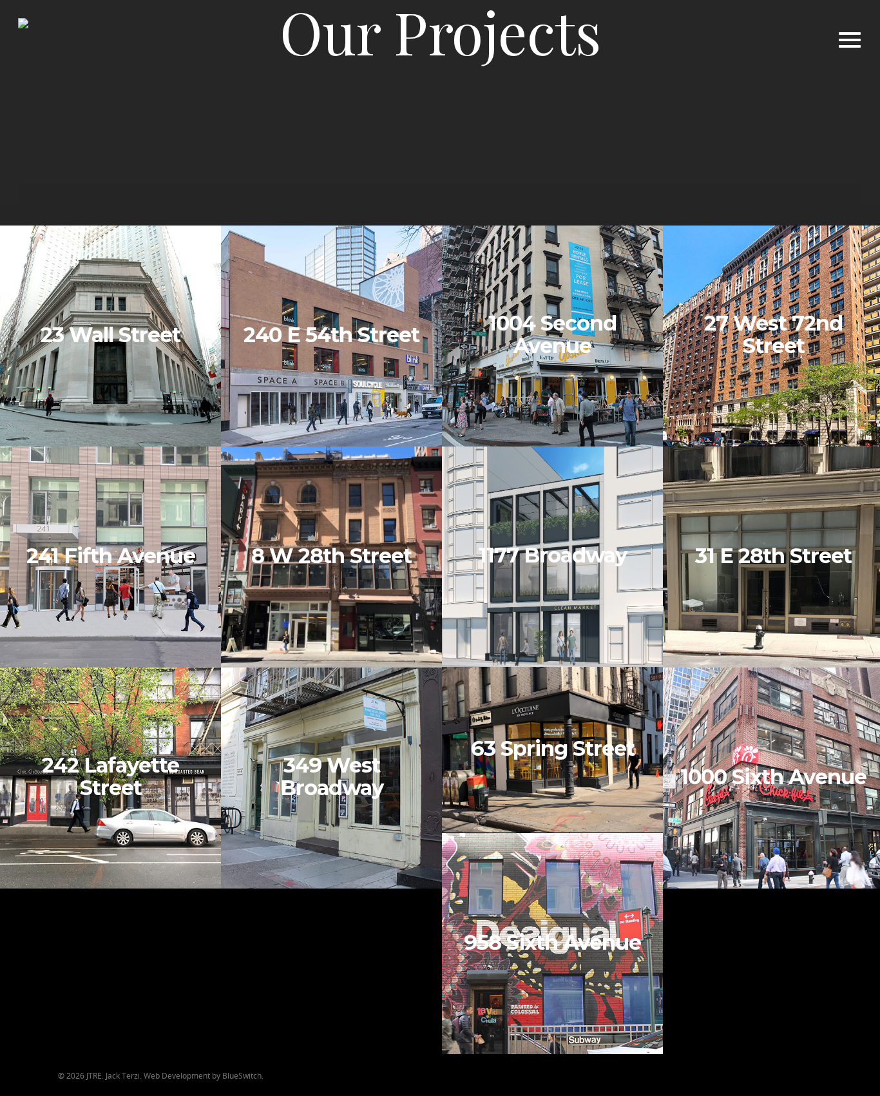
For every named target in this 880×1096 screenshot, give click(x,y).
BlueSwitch (242, 1075)
